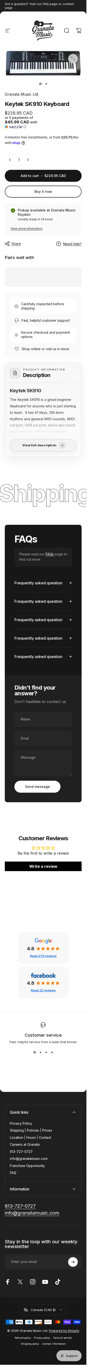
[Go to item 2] (46, 84)
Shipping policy (30, 1343)
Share (16, 244)
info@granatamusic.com (29, 1158)
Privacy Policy (21, 1123)
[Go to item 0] (40, 84)
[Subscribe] (73, 1262)
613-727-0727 (21, 1152)
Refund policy (23, 1337)
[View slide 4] (52, 1052)
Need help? (72, 244)
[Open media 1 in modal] (73, 58)
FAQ (13, 1173)
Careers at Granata (25, 1144)
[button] (23, 122)
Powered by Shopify (64, 1331)
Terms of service (62, 1337)
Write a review (43, 866)
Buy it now (43, 191)
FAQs (50, 554)
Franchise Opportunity (27, 1166)
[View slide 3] (46, 1052)
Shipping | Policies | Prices (31, 1130)
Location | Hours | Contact (30, 1137)
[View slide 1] (34, 1052)
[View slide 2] (40, 1052)
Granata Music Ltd (21, 94)
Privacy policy (42, 1337)
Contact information (54, 1343)
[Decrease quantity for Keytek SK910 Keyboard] (10, 160)
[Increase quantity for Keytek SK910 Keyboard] (28, 160)
